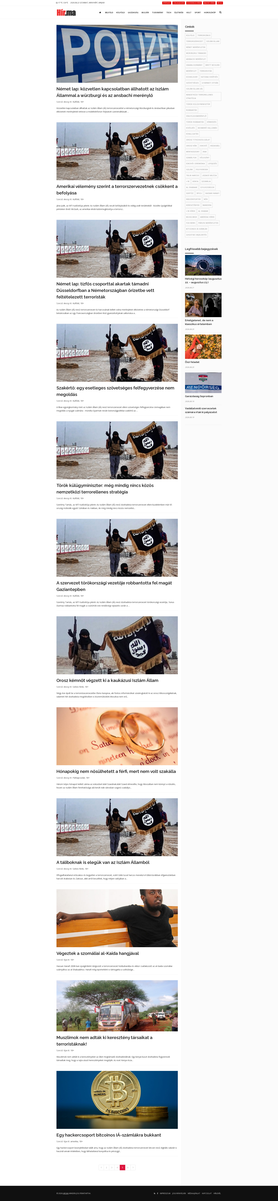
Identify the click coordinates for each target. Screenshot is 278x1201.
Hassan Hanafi (212, 193)
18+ (82, 101)
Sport (198, 12)
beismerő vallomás (207, 128)
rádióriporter (193, 199)
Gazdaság (133, 12)
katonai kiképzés (209, 77)
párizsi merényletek (208, 223)
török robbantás (195, 122)
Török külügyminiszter (198, 104)
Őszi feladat (192, 362)
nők (206, 199)
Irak (205, 152)
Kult (188, 12)
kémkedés (211, 122)
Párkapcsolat (79, 777)
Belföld (109, 12)
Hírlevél (217, 1193)
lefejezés (212, 163)
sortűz (189, 193)
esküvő (203, 146)
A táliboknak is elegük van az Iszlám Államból (102, 862)
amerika (74, 1141)
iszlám (189, 169)
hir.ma (66, 1193)
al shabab (203, 211)
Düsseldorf (192, 77)
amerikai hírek (207, 217)
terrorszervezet (194, 41)
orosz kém (191, 146)
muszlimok (191, 217)
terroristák (206, 71)
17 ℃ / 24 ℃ (63, 2)
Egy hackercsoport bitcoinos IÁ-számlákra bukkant (108, 1135)
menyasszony (193, 152)
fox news (190, 223)
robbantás (191, 110)
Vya (65, 959)
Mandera (207, 205)
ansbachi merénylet (196, 59)
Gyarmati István (210, 83)
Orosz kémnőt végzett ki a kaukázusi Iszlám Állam (107, 680)
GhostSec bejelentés (196, 235)
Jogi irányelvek (179, 1193)
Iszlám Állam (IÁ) (194, 89)
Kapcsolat (207, 1193)
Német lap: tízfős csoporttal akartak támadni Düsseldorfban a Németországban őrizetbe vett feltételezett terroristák (105, 290)
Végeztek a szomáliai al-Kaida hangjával (97, 953)
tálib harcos (192, 175)
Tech (168, 12)
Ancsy (66, 101)
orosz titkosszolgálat (198, 140)
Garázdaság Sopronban (199, 396)
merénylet (191, 71)
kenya (195, 181)
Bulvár (145, 12)
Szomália (206, 181)
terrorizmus (204, 35)
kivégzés (190, 128)
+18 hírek (190, 211)
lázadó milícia (209, 175)
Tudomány (157, 12)
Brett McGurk (213, 65)
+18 (187, 181)
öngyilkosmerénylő (196, 116)
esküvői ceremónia (195, 163)
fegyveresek (202, 169)
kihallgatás (192, 134)
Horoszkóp (210, 12)
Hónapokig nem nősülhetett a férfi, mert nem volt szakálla (116, 771)
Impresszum (165, 1193)
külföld (190, 35)
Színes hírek (78, 686)
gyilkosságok (207, 187)
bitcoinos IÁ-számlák (196, 229)
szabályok (191, 157)
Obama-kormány (194, 65)
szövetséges (192, 83)
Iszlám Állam (212, 41)
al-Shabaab (191, 187)
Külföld (120, 12)
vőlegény (204, 157)
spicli (199, 193)
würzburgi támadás (196, 53)
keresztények (193, 205)
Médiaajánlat (194, 1193)
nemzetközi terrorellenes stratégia (199, 96)
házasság (215, 146)
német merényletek (195, 47)
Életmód (178, 12)
